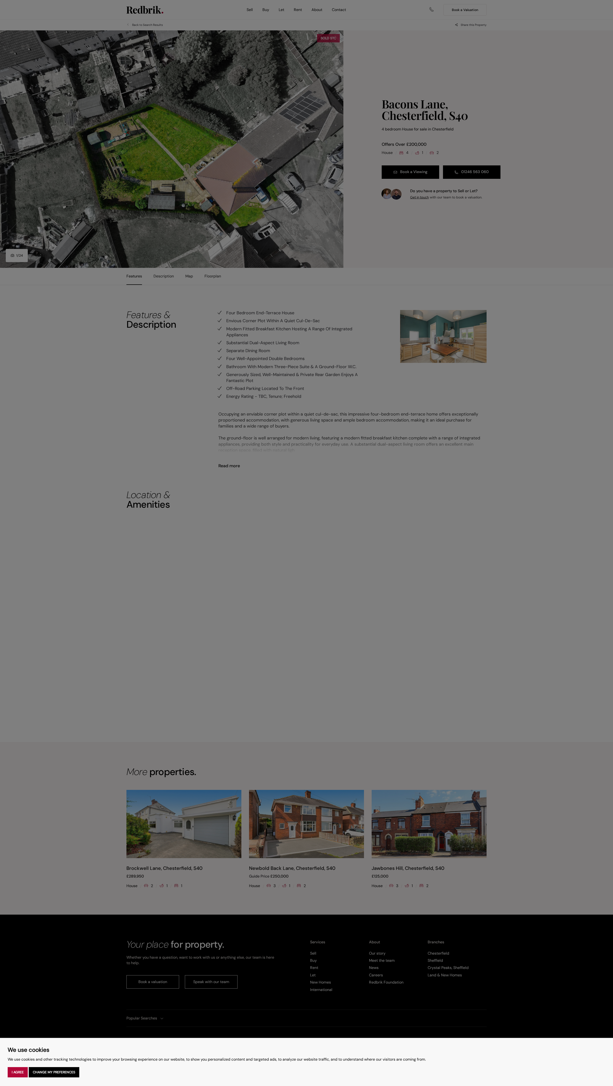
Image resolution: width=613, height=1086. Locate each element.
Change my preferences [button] (54, 1072)
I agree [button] (18, 1072)
